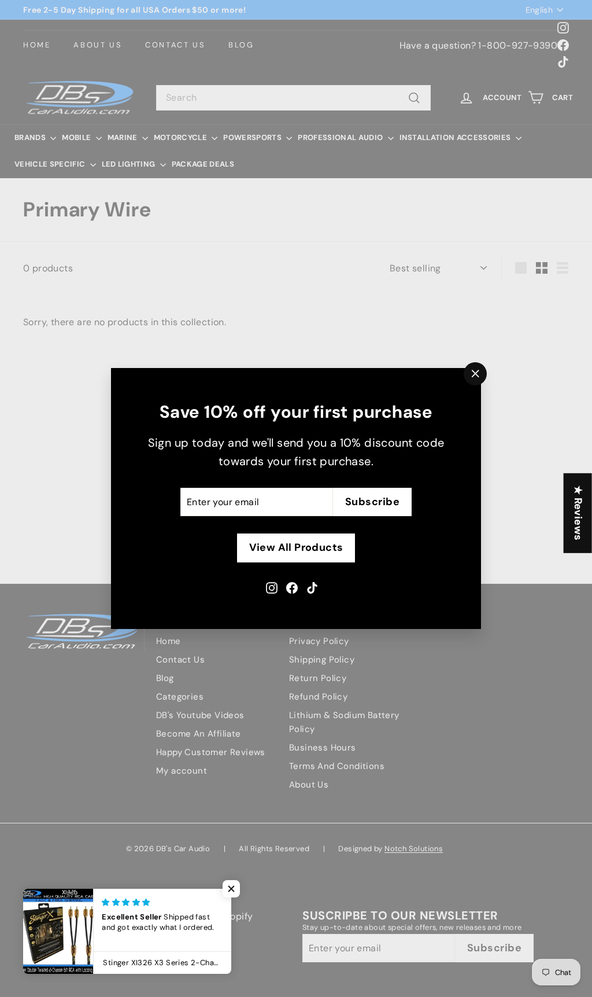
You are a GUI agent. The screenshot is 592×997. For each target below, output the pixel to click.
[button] (231, 888)
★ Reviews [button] (578, 512)
